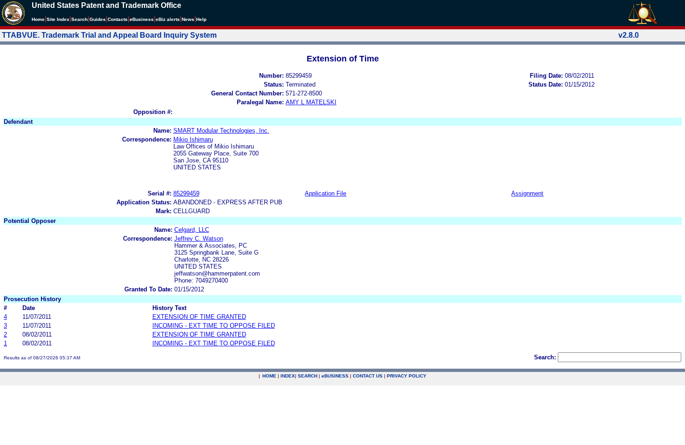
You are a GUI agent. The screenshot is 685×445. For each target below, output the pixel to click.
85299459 (186, 193)
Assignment (527, 193)
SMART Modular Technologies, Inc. (221, 130)
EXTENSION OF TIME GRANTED (199, 316)
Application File (325, 193)
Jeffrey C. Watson (198, 238)
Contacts (118, 19)
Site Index (58, 19)
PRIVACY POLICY (406, 375)
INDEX (288, 375)
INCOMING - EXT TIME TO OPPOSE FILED (213, 325)
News (188, 19)
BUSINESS (335, 375)
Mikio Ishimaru (193, 139)
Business (142, 19)
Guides (97, 19)
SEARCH (307, 375)
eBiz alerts (168, 19)
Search (79, 19)
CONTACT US (368, 375)
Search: (545, 357)
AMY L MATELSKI (311, 102)
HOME (269, 375)
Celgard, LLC (191, 229)
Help (201, 19)
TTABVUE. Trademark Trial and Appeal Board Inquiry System (109, 35)
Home (38, 19)
